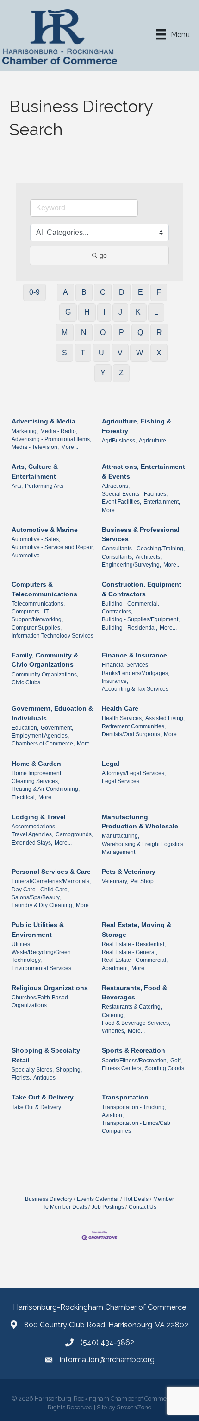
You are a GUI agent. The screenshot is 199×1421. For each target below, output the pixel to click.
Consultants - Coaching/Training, (143, 548)
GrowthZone (134, 1407)
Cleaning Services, (35, 781)
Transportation (125, 1097)
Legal (110, 763)
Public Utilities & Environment (38, 929)
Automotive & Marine (45, 529)
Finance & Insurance (134, 655)
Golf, (176, 1060)
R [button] (159, 332)
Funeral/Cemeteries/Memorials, (51, 881)
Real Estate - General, (129, 952)
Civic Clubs (26, 682)
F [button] (158, 292)
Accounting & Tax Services (135, 689)
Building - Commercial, (130, 603)
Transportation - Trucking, (134, 1107)
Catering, (113, 1015)
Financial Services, (125, 665)
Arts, (17, 486)
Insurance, (115, 681)
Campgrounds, (74, 834)
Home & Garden (36, 763)
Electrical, (24, 797)
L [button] (156, 312)
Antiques (44, 1077)
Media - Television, (35, 447)
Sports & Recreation (133, 1050)
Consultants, (117, 557)
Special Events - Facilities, (135, 494)
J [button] (120, 312)
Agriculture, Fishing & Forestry (136, 425)
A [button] (65, 292)
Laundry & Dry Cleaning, (43, 905)
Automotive (26, 555)
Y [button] (103, 373)
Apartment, (115, 968)
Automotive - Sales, (36, 539)
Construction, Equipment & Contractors (141, 589)
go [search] (103, 255)
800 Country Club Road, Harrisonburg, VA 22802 (106, 1324)
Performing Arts (44, 486)
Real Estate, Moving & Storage (136, 929)
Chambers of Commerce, (43, 743)
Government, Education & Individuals (52, 713)
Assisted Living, (165, 718)
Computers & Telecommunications (44, 589)
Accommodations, (34, 826)
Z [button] (121, 373)
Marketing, (25, 431)
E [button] (140, 292)
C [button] (103, 292)
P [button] (121, 332)
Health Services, (122, 718)
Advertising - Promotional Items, (51, 439)
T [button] (83, 353)
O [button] (103, 332)
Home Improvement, (37, 773)
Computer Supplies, (37, 628)
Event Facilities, (121, 502)
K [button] (138, 312)
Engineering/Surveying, (131, 565)
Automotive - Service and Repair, (53, 547)
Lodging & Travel (39, 817)
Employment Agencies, (40, 736)
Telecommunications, (38, 603)
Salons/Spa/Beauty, (36, 897)
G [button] (68, 312)
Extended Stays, (32, 843)
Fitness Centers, (122, 1068)
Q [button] (140, 332)
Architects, (149, 557)
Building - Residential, (129, 628)
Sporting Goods (164, 1068)
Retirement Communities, (134, 726)
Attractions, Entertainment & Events (143, 471)
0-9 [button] (34, 292)
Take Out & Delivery (43, 1097)
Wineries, (113, 1031)
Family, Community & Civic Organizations (45, 659)
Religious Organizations (50, 988)
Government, (57, 728)
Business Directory (48, 1199)
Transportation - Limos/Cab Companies (136, 1127)
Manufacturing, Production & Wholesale (140, 821)
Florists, (21, 1077)
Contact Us (142, 1207)
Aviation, (113, 1115)
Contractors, (117, 611)
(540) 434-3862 (107, 1342)
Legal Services (120, 781)
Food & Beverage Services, (136, 1023)
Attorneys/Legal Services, (134, 773)
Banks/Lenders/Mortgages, (135, 673)
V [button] (120, 353)
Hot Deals (136, 1199)
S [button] (64, 353)
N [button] (84, 332)
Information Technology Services (52, 635)
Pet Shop (142, 881)
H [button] (87, 312)
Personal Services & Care (51, 871)
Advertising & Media (43, 421)
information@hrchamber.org (107, 1359)
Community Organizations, (45, 674)
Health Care (120, 708)
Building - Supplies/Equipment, (141, 619)
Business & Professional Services (141, 534)
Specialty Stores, (33, 1070)
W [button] (139, 353)
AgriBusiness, (119, 440)
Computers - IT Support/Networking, (37, 615)
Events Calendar (98, 1199)
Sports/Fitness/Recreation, (135, 1060)
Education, (25, 728)
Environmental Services (41, 968)
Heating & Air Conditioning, (46, 789)
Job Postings (108, 1207)
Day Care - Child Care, (40, 889)
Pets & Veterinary (128, 871)
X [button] (159, 353)
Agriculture (152, 440)
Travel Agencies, (32, 834)
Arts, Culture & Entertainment (35, 471)
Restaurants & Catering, (132, 1007)
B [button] (84, 292)
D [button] (121, 292)
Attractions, (116, 486)
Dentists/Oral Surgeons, (132, 734)
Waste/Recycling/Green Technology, (41, 956)
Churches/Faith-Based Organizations (40, 1001)
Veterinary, (115, 881)
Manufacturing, (120, 836)
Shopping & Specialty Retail (46, 1055)
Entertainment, (161, 502)
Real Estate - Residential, (134, 944)
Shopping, (69, 1070)
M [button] (65, 332)
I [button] (104, 312)
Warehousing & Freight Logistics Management (142, 848)
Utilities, (21, 944)
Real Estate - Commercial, (135, 960)
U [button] (101, 353)
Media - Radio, (58, 431)
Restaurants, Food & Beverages (134, 992)
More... (69, 447)
